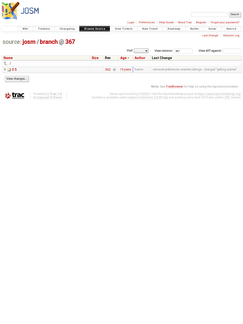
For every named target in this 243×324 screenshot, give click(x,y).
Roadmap (174, 28)
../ (9, 63)
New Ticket (150, 28)
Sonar (212, 28)
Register (201, 22)
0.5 (14, 69)
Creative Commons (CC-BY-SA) (147, 97)
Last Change (210, 35)
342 (108, 69)
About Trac (185, 22)
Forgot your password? (225, 22)
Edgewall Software (49, 97)
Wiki (25, 28)
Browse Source (94, 28)
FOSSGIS (144, 94)
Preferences (147, 22)
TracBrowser (174, 86)
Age (123, 58)
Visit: (130, 50)
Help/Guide (166, 22)
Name (8, 58)
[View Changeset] (114, 69)
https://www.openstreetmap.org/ (219, 94)
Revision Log (231, 35)
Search (231, 28)
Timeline (44, 28)
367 (70, 41)
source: (12, 41)
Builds (194, 28)
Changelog (67, 28)
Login (131, 22)
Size (95, 58)
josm (29, 41)
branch (49, 41)
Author (140, 58)
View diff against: (211, 50)
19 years (125, 69)
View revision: (163, 50)
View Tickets (124, 28)
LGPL (226, 97)
